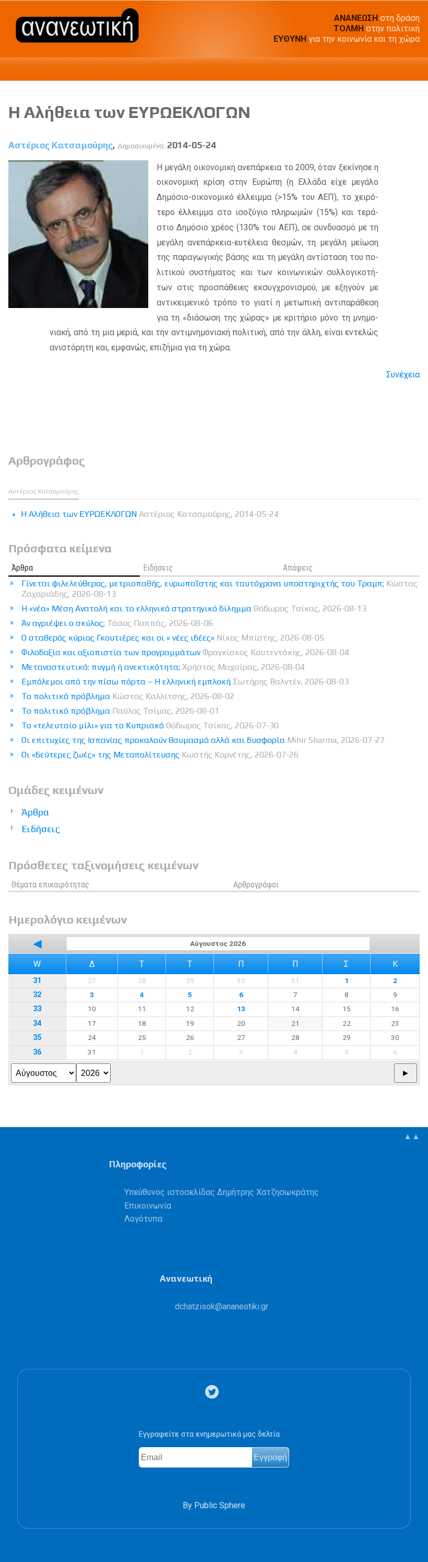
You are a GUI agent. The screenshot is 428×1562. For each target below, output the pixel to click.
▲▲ (411, 1136)
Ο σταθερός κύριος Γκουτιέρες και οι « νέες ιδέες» (172, 638)
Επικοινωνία (147, 1206)
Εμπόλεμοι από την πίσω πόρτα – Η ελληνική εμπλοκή (185, 682)
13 (241, 1008)
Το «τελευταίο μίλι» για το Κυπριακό (150, 725)
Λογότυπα (143, 1219)
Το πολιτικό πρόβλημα (127, 696)
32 (37, 994)
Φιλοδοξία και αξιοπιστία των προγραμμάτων (185, 652)
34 (37, 1023)
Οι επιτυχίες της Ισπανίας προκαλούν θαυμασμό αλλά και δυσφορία (203, 740)
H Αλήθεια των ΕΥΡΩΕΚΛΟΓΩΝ (129, 112)
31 (37, 980)
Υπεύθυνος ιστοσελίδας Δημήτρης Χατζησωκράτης (221, 1192)
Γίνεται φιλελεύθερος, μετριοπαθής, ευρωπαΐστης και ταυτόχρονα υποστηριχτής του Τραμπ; (219, 588)
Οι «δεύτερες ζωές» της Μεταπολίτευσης (160, 755)
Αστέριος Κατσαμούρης (60, 145)
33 (37, 1008)
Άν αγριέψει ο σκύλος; (117, 623)
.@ (221, 1306)
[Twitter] (214, 1392)
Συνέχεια (403, 375)
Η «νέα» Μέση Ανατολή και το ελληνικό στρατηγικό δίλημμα (193, 608)
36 (37, 1052)
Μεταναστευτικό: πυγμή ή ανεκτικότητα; (163, 667)
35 (37, 1037)
